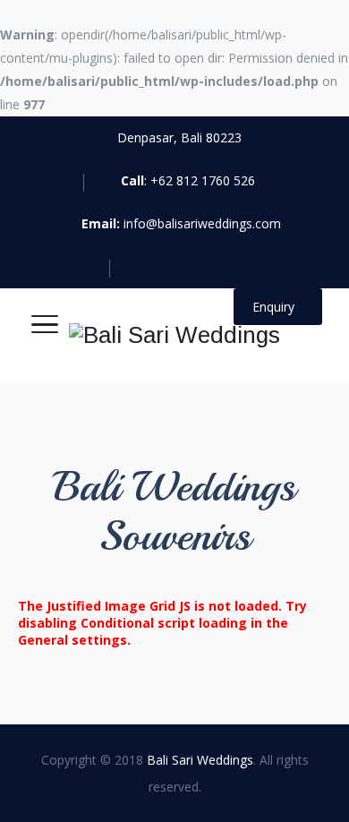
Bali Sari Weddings (200, 759)
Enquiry (273, 306)
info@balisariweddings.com (202, 223)
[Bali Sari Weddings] (174, 335)
